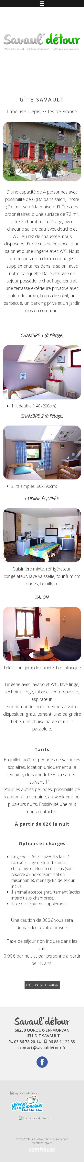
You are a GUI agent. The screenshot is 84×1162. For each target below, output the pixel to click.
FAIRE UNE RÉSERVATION (42, 985)
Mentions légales (42, 1143)
